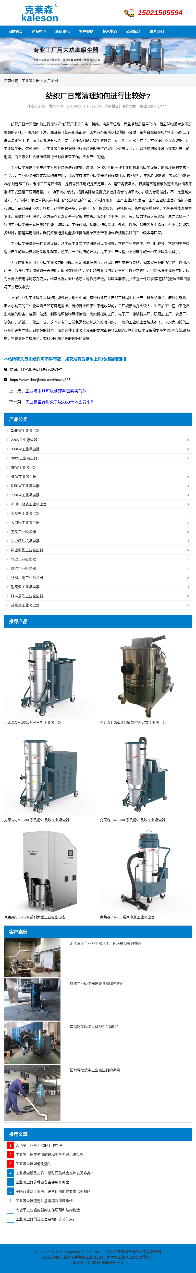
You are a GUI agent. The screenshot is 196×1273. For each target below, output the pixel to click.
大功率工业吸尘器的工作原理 (35, 1145)
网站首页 (15, 31)
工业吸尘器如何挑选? (29, 1164)
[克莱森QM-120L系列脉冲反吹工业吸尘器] (50, 771)
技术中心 (110, 31)
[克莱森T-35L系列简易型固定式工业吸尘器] (146, 674)
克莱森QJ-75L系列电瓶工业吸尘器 (127, 917)
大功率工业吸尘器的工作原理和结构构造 (44, 1210)
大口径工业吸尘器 (98, 522)
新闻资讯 (62, 31)
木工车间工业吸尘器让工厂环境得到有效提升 (105, 943)
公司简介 (133, 31)
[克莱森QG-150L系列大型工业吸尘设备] (50, 868)
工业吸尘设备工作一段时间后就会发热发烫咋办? (51, 1173)
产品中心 (39, 31)
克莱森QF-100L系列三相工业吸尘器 (33, 722)
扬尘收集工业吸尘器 (98, 550)
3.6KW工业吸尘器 (98, 449)
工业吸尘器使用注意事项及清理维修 (41, 1201)
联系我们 (157, 31)
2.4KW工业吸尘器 (98, 430)
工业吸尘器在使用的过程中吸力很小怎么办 (46, 1155)
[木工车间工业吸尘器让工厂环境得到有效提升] (32, 957)
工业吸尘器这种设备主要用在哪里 (39, 1182)
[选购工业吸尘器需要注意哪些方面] (32, 999)
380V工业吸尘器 (98, 458)
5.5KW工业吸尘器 (98, 486)
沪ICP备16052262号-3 (105, 1262)
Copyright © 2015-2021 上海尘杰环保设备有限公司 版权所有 (112, 1252)
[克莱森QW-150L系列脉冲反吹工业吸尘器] (146, 771)
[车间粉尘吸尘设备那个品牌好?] (32, 1043)
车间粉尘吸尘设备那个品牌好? (94, 1027)
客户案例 (86, 31)
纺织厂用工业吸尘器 (98, 578)
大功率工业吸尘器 (98, 513)
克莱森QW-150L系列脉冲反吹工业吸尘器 (132, 820)
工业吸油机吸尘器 (98, 541)
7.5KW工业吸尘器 (98, 495)
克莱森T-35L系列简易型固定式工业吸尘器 (133, 722)
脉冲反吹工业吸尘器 (98, 596)
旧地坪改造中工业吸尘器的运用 (95, 1070)
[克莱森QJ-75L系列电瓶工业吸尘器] (146, 868)
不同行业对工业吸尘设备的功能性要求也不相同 (50, 1191)
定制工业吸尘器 (98, 532)
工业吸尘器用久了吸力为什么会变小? (59, 402)
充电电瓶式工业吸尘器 (98, 504)
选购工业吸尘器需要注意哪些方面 (97, 983)
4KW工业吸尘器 (98, 477)
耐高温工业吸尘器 (98, 587)
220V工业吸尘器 (98, 440)
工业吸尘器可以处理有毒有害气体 (56, 391)
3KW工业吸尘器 (98, 467)
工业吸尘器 (31, 81)
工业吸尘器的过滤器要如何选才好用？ (42, 1219)
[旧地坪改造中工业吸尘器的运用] (32, 1093)
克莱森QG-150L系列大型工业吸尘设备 (35, 917)
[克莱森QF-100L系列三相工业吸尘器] (50, 674)
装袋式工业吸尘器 (98, 605)
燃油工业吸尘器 (98, 568)
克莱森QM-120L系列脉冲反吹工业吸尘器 (36, 820)
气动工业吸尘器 (98, 559)
